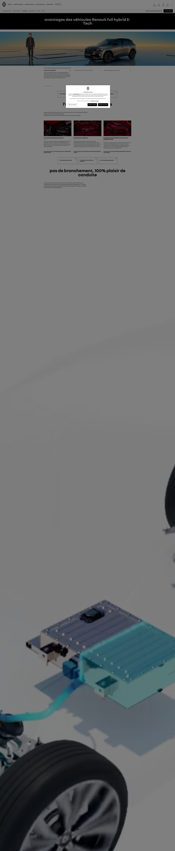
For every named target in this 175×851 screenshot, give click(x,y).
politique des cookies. (95, 100)
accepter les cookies (103, 104)
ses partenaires (76, 93)
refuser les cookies (92, 104)
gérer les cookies (72, 104)
